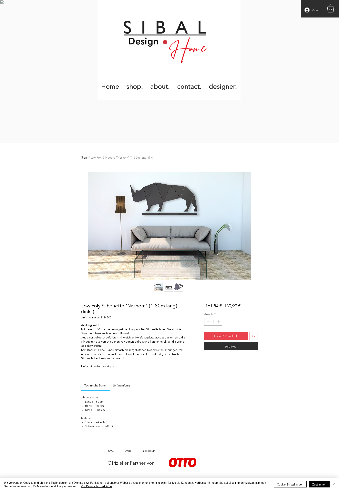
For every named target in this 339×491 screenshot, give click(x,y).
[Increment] (219, 321)
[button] (330, 8)
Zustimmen (319, 484)
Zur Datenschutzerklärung (97, 486)
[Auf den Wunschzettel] (254, 336)
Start (84, 157)
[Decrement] (207, 321)
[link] (95, 385)
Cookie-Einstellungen (290, 484)
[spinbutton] (213, 321)
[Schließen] (334, 484)
